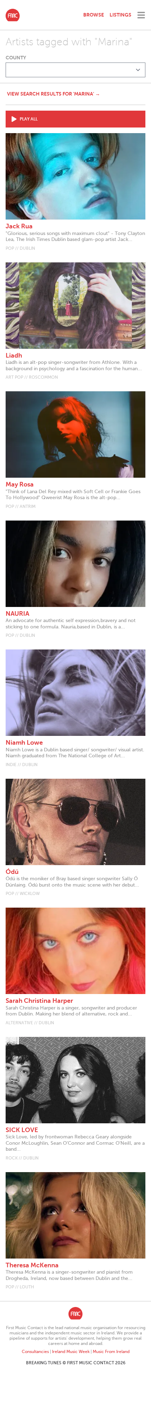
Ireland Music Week (71, 1351)
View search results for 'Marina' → (53, 94)
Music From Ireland (111, 1351)
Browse (93, 15)
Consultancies (35, 1351)
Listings (120, 15)
